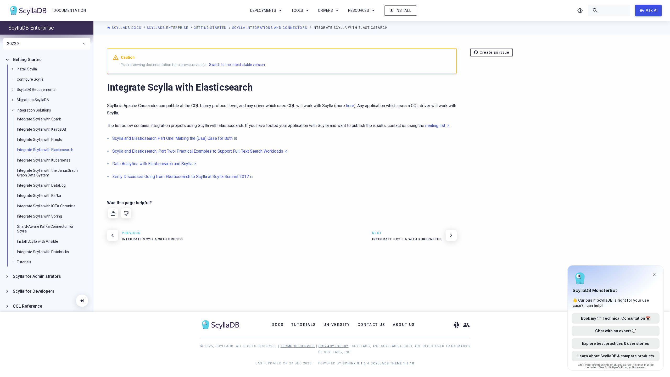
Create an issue (494, 52)
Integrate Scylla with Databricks (43, 252)
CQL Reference (27, 306)
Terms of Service (297, 346)
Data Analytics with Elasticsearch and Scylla (152, 163)
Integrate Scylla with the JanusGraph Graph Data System (47, 172)
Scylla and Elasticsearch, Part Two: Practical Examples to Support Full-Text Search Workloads (197, 151)
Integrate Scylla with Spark (39, 119)
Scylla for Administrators (37, 276)
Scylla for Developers (33, 291)
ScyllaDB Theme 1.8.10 (392, 363)
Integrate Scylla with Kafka (39, 195)
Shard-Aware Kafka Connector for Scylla (45, 228)
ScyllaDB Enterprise (168, 28)
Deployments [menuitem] (263, 10)
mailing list (435, 125)
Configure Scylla (30, 79)
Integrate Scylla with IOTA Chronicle (46, 206)
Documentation (70, 10)
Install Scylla (27, 69)
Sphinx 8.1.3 (354, 363)
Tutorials (24, 262)
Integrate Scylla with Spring (39, 216)
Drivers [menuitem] (325, 10)
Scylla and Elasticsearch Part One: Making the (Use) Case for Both (172, 138)
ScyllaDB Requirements (36, 89)
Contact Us (372, 325)
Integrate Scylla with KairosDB (41, 129)
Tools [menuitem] (297, 10)
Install (403, 10)
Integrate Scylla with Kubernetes (43, 160)
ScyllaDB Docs (126, 28)
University (336, 325)
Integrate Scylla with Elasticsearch (45, 150)
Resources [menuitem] (358, 10)
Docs (278, 325)
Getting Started (211, 28)
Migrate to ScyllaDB (33, 100)
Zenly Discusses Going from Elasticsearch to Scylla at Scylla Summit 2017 (180, 176)
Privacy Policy (334, 346)
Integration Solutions (34, 110)
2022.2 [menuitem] (13, 44)
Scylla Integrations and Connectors (270, 28)
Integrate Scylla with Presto (39, 139)
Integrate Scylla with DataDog (41, 185)
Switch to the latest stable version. (237, 65)
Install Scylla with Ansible (37, 241)
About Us (404, 325)
